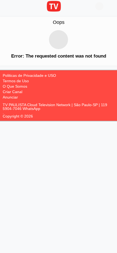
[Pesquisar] (110, 6)
